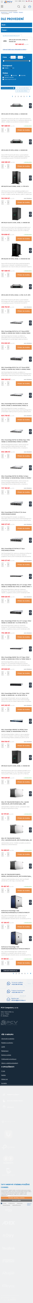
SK (31, 1)
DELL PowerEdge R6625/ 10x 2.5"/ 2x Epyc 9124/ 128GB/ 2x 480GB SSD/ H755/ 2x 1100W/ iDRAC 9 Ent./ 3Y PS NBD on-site (16, 587)
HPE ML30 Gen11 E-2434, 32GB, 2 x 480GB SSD (15, 223)
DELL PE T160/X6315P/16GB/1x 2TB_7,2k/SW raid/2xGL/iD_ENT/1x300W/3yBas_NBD (15, 803)
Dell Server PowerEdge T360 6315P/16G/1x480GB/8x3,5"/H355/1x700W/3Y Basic (15, 913)
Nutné (4, 1203)
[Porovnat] (30, 104)
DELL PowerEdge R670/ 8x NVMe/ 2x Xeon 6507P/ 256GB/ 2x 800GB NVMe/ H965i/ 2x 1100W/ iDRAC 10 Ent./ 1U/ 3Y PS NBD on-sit (14, 405)
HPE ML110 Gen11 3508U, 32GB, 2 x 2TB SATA (15, 186)
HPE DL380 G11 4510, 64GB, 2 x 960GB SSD (14, 150)
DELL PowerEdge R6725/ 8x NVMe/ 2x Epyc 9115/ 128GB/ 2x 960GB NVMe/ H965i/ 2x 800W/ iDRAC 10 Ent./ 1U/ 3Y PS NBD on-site (16, 478)
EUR (16, 1)
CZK (20, 1)
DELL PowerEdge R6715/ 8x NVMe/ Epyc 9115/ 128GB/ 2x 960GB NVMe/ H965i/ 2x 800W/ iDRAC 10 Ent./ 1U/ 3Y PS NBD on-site (15, 442)
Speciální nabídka (9, 77)
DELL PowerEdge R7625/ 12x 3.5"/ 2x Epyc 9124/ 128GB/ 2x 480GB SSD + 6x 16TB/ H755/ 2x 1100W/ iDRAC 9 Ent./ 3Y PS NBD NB (16, 623)
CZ (26, 1)
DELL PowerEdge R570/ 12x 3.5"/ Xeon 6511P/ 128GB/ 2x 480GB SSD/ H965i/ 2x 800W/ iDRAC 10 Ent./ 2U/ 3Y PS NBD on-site (16, 369)
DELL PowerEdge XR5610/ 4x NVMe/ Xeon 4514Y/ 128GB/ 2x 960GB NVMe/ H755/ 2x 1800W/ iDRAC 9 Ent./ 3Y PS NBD (14, 731)
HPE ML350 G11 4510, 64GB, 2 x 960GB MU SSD (15, 259)
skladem (6, 68)
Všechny (6, 75)
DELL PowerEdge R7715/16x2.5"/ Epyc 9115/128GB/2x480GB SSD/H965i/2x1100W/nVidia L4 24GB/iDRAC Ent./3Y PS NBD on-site (15, 551)
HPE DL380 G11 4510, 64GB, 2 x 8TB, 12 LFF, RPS (15, 295)
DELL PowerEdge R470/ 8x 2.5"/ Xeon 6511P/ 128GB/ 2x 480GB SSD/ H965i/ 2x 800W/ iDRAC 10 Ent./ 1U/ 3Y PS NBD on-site (16, 333)
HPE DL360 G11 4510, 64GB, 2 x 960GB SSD (18, 41)
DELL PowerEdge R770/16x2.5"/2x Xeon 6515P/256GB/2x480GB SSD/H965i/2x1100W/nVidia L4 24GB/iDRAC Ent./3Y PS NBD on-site (15, 515)
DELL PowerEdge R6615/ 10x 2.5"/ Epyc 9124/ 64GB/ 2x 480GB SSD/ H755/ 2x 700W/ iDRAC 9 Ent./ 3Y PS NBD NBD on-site (16, 659)
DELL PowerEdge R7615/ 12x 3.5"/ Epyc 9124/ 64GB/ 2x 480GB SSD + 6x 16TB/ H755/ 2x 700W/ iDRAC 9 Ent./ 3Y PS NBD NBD (15, 695)
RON (23, 1)
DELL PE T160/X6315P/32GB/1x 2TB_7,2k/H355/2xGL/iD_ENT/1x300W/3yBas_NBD (17, 839)
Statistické (19, 1203)
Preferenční (12, 1203)
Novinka (15, 75)
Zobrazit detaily (29, 1204)
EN (29, 1)
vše (13, 68)
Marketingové (6, 1205)
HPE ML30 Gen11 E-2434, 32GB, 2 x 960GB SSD (15, 766)
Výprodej (23, 75)
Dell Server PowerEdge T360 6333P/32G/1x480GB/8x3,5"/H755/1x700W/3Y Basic (15, 949)
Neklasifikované (16, 1205)
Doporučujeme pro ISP (10, 79)
